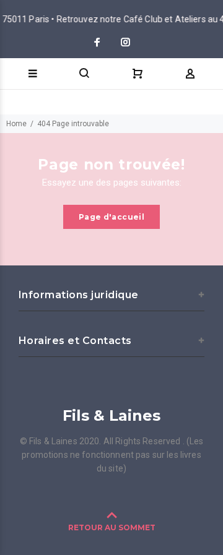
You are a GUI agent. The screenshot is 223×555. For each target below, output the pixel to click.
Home (16, 123)
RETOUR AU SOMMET (111, 527)
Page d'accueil (111, 217)
